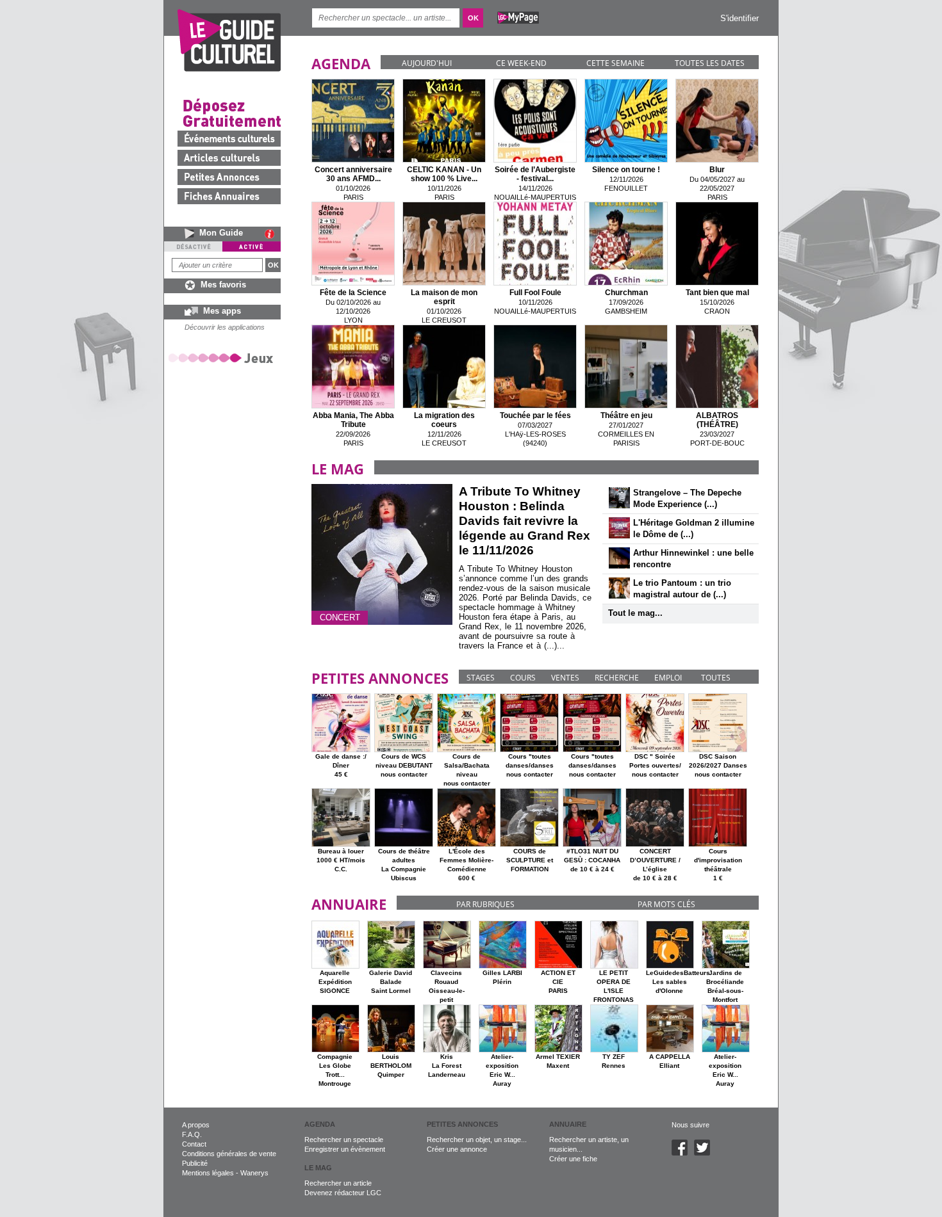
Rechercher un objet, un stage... (477, 1139)
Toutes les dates (710, 63)
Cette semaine (615, 63)
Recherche (617, 677)
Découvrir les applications (225, 327)
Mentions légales (208, 1173)
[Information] (273, 234)
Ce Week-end (521, 63)
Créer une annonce (457, 1149)
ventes (565, 677)
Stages (481, 677)
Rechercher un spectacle (343, 1139)
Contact (194, 1144)
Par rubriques (485, 904)
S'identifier (739, 18)
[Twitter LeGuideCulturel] (705, 1153)
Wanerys (254, 1173)
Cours (523, 677)
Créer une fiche (573, 1159)
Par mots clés (666, 904)
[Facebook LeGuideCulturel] (683, 1153)
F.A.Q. (192, 1134)
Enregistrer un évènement (344, 1149)
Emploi (668, 677)
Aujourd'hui (427, 63)
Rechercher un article (338, 1183)
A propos (196, 1125)
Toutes (716, 677)
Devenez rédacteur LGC (342, 1193)
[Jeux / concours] (223, 357)
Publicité (195, 1163)
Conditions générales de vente (229, 1153)
